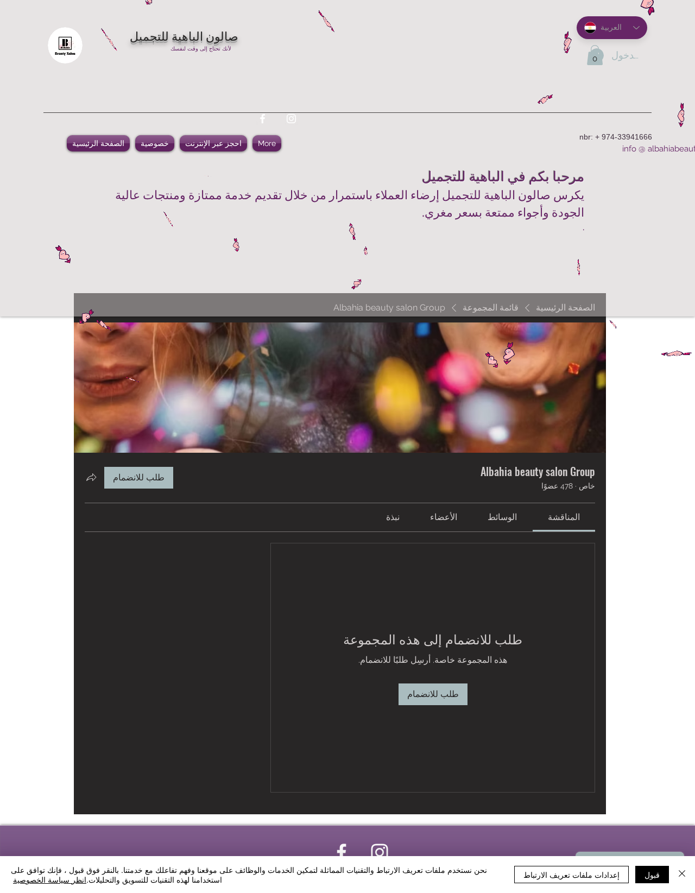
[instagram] (291, 118)
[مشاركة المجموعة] (91, 477)
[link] (564, 517)
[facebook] (262, 118)
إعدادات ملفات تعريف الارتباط (571, 874)
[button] (594, 55)
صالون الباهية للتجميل (184, 35)
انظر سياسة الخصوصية (49, 879)
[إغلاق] (681, 874)
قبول (652, 874)
